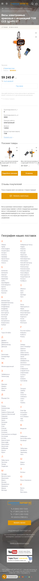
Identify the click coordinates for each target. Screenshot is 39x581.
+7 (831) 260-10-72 (20, 511)
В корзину (29, 173)
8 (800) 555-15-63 (20, 509)
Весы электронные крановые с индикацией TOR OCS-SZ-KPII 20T (9, 162)
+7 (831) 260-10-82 (20, 514)
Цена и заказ (14, 27)
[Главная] (2, 9)
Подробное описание (9, 173)
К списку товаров (8, 99)
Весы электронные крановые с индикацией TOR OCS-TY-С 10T (29, 162)
